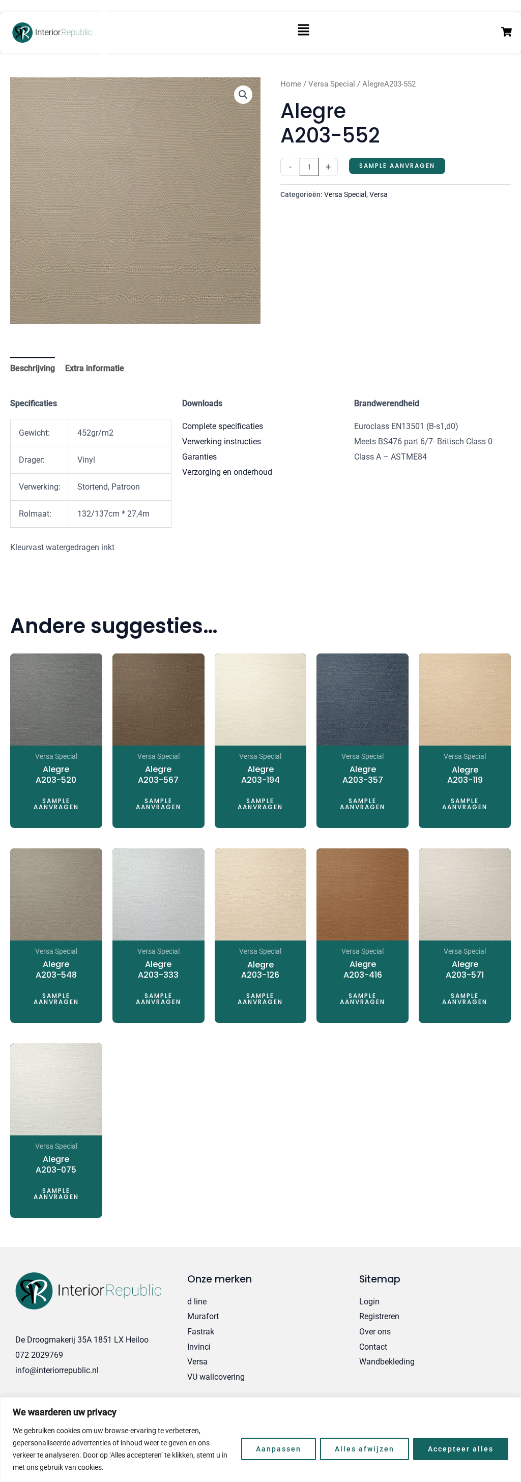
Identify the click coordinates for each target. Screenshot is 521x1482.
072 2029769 (39, 1355)
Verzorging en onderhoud (227, 472)
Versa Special (331, 84)
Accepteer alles (461, 1449)
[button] (304, 32)
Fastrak (200, 1331)
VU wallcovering (216, 1377)
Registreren (379, 1316)
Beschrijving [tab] (32, 368)
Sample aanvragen (397, 165)
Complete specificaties (222, 426)
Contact (373, 1347)
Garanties (199, 457)
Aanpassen (278, 1449)
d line (197, 1301)
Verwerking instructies (221, 441)
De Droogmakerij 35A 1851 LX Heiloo (82, 1340)
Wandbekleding (387, 1361)
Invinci (199, 1347)
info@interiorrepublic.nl (57, 1370)
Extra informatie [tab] (94, 368)
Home (290, 84)
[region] (260, 1439)
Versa (378, 194)
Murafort (203, 1316)
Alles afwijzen (364, 1449)
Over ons (375, 1331)
